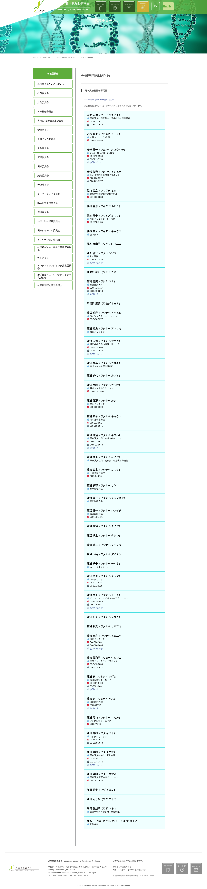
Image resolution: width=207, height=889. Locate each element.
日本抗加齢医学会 (78, 3)
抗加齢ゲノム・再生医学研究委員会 (54, 248)
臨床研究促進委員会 (47, 203)
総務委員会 (43, 93)
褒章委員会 (43, 148)
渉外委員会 (43, 258)
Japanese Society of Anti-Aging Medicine (71, 10)
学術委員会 (43, 130)
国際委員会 (43, 166)
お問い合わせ (96, 162)
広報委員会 (43, 157)
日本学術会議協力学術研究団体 (125, 861)
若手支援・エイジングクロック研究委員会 (54, 276)
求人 (156, 6)
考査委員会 (43, 185)
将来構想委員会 (45, 111)
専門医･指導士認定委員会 (50, 120)
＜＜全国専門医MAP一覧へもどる (99, 99)
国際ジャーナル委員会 (48, 230)
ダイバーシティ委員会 (48, 194)
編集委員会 (43, 175)
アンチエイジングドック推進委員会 (54, 267)
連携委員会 (43, 212)
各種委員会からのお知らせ (50, 84)
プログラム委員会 (46, 139)
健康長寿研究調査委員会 (49, 285)
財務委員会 (43, 102)
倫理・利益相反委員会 (48, 221)
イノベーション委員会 (48, 239)
